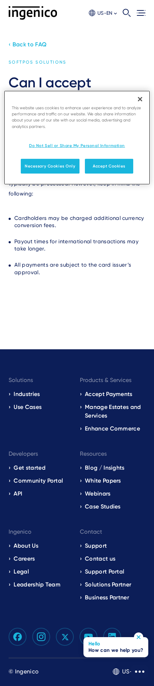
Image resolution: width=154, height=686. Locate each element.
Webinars (98, 493)
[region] (77, 138)
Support (96, 545)
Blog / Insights (105, 467)
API (18, 493)
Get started (29, 467)
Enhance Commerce (112, 428)
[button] (103, 13)
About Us (26, 545)
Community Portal (38, 480)
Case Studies (103, 506)
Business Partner (107, 597)
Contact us (100, 558)
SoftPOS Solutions (38, 62)
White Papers (103, 480)
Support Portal (104, 571)
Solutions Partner (108, 584)
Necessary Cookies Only (50, 165)
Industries (27, 394)
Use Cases (28, 407)
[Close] (140, 99)
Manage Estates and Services (113, 411)
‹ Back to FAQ (28, 44)
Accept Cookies (109, 165)
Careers (24, 558)
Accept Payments (109, 394)
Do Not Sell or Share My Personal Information (77, 145)
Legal (21, 571)
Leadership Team (37, 584)
